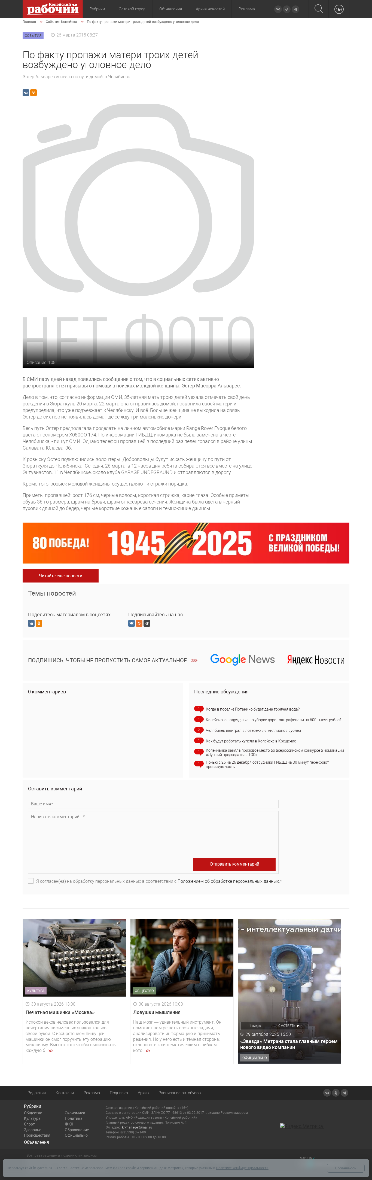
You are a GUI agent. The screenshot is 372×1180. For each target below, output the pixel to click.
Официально (76, 1135)
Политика (74, 1118)
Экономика (75, 1113)
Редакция (37, 1092)
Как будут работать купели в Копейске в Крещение (251, 741)
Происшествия (37, 1135)
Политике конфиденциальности (242, 1168)
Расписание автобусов (179, 1092)
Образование (77, 1130)
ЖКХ (69, 1124)
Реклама (247, 9)
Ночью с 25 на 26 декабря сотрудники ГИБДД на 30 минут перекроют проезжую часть (267, 764)
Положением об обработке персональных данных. (229, 881)
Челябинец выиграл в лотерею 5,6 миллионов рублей (253, 730)
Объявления (170, 9)
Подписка (119, 1092)
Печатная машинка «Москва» (60, 1012)
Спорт (29, 1124)
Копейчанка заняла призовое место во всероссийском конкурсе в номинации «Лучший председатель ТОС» (275, 752)
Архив (143, 1092)
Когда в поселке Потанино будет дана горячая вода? (253, 709)
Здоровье (32, 1130)
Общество (33, 1113)
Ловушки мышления (157, 1012)
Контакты (65, 1092)
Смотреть (286, 1026)
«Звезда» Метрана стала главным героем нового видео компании (289, 1044)
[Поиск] (319, 9)
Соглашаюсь (345, 1168)
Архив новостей (210, 9)
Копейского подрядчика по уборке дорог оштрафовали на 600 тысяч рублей (273, 720)
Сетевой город (132, 9)
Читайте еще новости (60, 575)
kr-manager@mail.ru (137, 1127)
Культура (32, 1118)
